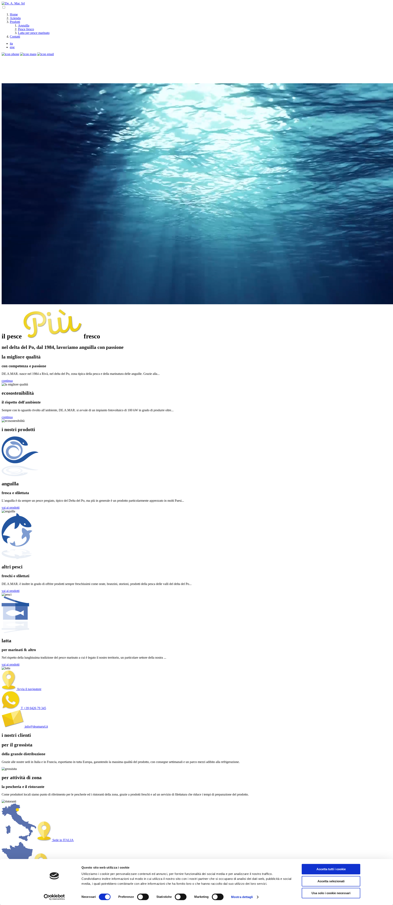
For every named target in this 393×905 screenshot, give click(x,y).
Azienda (15, 18)
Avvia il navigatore (28, 689)
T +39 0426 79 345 (33, 708)
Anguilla (23, 25)
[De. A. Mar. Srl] (13, 3)
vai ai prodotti (10, 507)
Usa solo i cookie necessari (331, 893)
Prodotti (15, 22)
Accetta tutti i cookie (331, 869)
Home (14, 14)
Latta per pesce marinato (34, 33)
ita (11, 43)
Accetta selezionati (330, 881)
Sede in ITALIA (63, 840)
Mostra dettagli (242, 897)
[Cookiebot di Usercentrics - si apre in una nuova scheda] (54, 897)
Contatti (15, 36)
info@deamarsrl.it (36, 726)
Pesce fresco (26, 29)
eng (12, 47)
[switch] (143, 897)
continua (7, 380)
